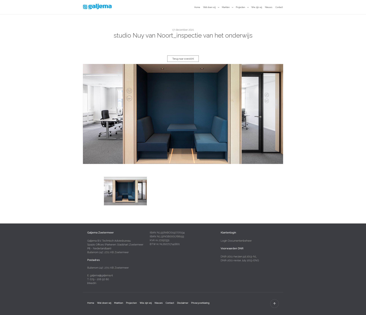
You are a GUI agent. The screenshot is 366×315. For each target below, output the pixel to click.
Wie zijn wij (256, 7)
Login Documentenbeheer (236, 240)
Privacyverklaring (200, 303)
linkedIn (91, 283)
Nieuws (268, 7)
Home (197, 7)
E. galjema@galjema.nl (100, 275)
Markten (226, 7)
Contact (279, 7)
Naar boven (274, 303)
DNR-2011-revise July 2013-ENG (240, 260)
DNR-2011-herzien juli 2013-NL (239, 256)
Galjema (97, 6)
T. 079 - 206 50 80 (98, 279)
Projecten (240, 7)
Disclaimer (182, 303)
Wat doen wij (209, 7)
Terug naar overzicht (183, 58)
